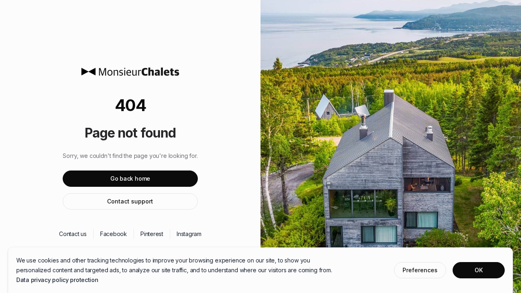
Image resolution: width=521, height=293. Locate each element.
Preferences (420, 270)
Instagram (189, 233)
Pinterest (151, 233)
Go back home (130, 178)
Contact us (73, 233)
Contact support (130, 201)
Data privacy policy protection (57, 279)
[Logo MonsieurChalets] (130, 71)
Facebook (113, 233)
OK (479, 270)
